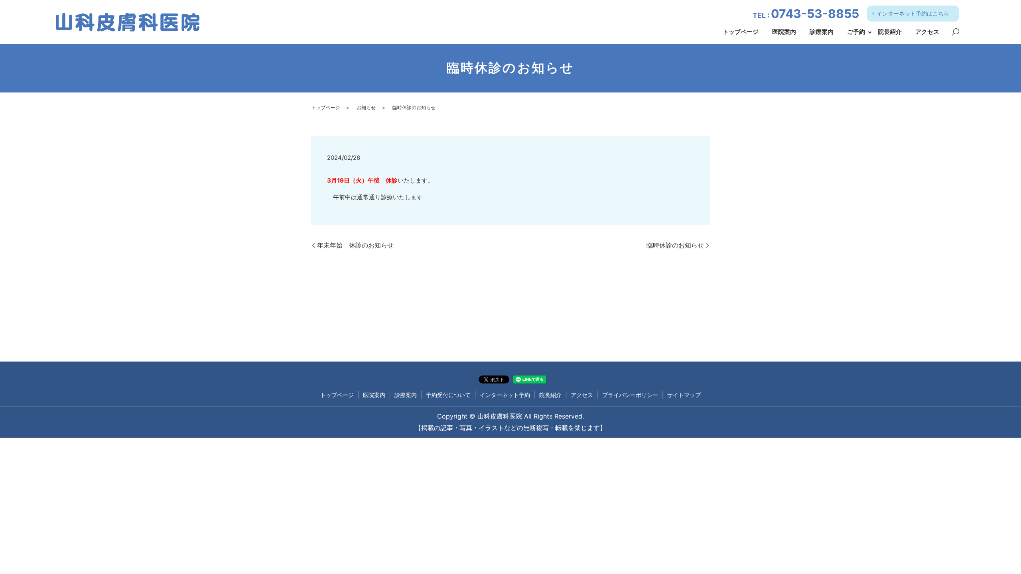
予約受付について (448, 394)
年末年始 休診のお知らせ (355, 245)
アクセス (927, 31)
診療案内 (822, 31)
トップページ (741, 31)
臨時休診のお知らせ (675, 245)
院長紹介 (890, 31)
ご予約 (856, 31)
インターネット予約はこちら (913, 13)
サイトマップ (684, 394)
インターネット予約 (505, 394)
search (955, 32)
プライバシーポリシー (630, 394)
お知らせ (366, 107)
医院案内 (784, 31)
